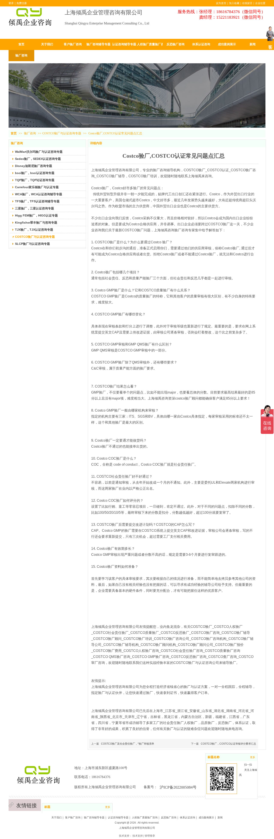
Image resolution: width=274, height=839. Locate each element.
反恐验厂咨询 (168, 817)
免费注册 (21, 3)
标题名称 (214, 757)
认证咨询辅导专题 (118, 817)
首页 (14, 133)
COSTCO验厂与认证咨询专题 (61, 133)
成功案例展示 (206, 817)
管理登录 (150, 835)
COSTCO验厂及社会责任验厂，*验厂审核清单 (127, 743)
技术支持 (138, 835)
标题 (47, 807)
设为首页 (221, 3)
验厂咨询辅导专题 (94, 817)
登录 (11, 3)
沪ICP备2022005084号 (178, 787)
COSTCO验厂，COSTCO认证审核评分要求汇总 (228, 743)
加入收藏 (234, 3)
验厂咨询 (30, 133)
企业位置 (260, 3)
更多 (107, 807)
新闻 (220, 817)
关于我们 (56, 817)
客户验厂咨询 (72, 817)
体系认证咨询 (187, 817)
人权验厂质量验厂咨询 (145, 817)
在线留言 (247, 3)
